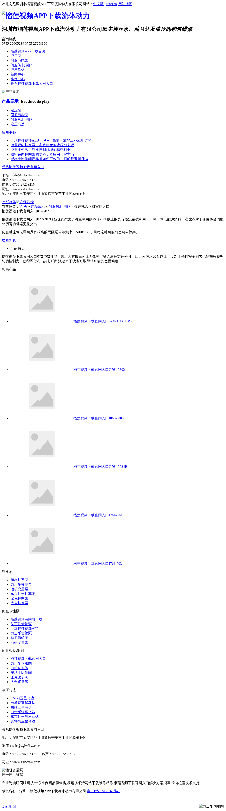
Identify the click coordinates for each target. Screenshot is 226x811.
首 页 (23, 206)
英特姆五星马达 (23, 721)
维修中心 (18, 79)
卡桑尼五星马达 (23, 703)
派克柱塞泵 (19, 598)
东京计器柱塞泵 (23, 594)
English (111, 4)
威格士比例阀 (21, 672)
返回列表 (9, 240)
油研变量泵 (19, 589)
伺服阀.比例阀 (22, 65)
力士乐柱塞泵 (21, 584)
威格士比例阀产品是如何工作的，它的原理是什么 (49, 159)
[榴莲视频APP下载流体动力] (46, 16)
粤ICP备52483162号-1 (103, 791)
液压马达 (18, 70)
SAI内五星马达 (22, 698)
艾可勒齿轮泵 (21, 624)
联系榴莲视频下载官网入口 (32, 83)
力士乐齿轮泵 (21, 633)
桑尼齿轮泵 (19, 638)
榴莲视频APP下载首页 (28, 51)
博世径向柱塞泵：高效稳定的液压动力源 (42, 145)
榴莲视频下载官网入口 (28, 659)
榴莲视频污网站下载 (26, 619)
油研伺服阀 (19, 668)
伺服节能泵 (19, 60)
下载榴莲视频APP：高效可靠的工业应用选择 (51, 140)
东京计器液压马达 (25, 716)
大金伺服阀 (19, 682)
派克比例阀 (19, 677)
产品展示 (10, 101)
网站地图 (125, 4)
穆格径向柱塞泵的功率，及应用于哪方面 (42, 154)
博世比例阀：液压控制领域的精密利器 (41, 150)
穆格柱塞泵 (19, 580)
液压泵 (16, 56)
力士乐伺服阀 (21, 663)
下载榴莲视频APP (24, 628)
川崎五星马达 (21, 707)
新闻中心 (18, 74)
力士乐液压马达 (23, 712)
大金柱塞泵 (19, 603)
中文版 (98, 4)
